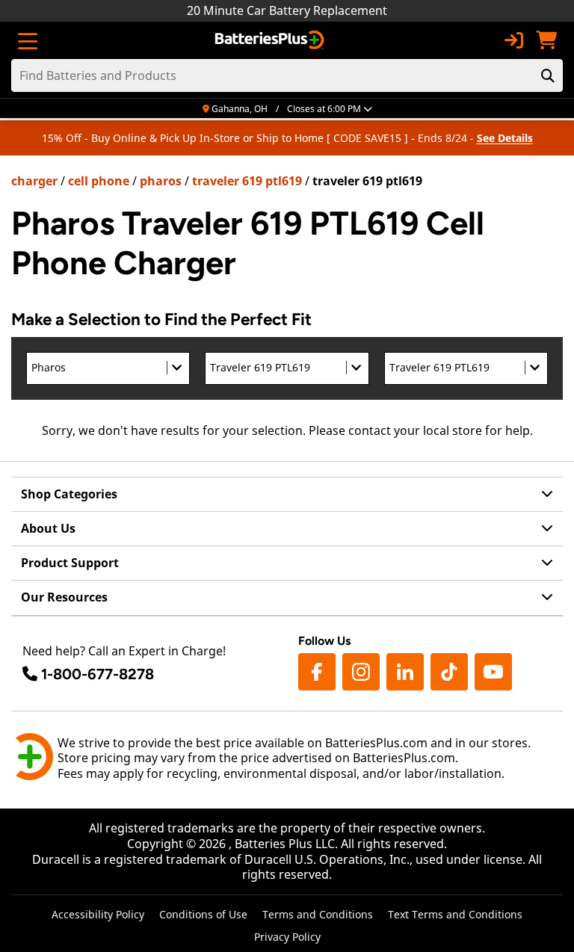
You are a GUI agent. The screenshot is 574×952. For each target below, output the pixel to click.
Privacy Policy (287, 937)
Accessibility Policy (98, 914)
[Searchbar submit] (548, 75)
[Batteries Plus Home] (271, 40)
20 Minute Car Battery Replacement (287, 10)
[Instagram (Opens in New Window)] (361, 671)
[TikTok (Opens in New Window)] (449, 671)
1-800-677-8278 (97, 674)
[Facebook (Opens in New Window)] (317, 671)
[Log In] (513, 40)
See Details (505, 138)
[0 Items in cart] (546, 40)
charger (34, 181)
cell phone (98, 181)
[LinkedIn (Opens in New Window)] (405, 671)
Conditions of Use (203, 914)
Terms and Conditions (317, 914)
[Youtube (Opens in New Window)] (493, 671)
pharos (161, 181)
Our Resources (64, 597)
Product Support (70, 562)
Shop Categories (69, 494)
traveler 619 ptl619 (247, 181)
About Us (48, 528)
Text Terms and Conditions (455, 914)
